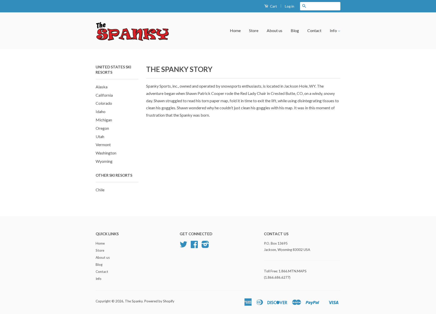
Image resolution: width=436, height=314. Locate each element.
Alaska (101, 86)
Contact (314, 30)
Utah (100, 136)
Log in (289, 6)
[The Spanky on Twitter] (183, 246)
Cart (273, 6)
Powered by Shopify (159, 301)
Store (253, 30)
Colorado (104, 103)
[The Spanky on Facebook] (194, 246)
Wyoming (104, 161)
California (104, 95)
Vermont (103, 144)
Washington (106, 152)
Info (334, 30)
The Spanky (134, 301)
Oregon (102, 128)
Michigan (104, 119)
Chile (100, 189)
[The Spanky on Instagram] (205, 246)
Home (235, 30)
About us (274, 30)
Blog (295, 30)
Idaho (100, 111)
